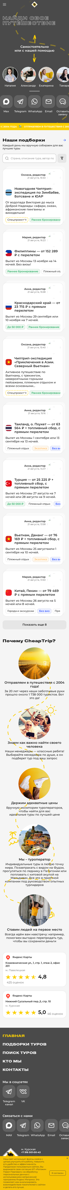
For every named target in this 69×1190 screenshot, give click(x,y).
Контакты (16, 1070)
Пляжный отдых (54, 271)
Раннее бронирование (46, 219)
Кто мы (12, 1061)
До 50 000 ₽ (15, 327)
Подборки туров (25, 1044)
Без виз (57, 448)
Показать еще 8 (34, 624)
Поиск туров (19, 1053)
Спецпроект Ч (16, 219)
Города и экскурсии (20, 611)
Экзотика (40, 448)
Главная (14, 1036)
